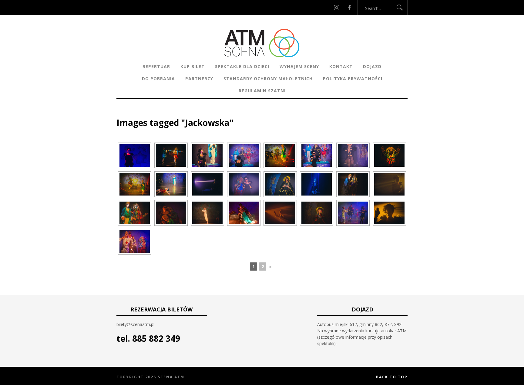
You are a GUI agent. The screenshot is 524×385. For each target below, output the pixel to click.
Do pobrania (158, 78)
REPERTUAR (156, 66)
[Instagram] (336, 7)
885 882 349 (156, 338)
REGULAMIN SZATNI (262, 91)
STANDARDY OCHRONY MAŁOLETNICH (268, 78)
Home (122, 113)
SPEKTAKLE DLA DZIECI (242, 66)
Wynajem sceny (299, 66)
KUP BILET (192, 66)
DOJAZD (372, 66)
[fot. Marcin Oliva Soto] (134, 155)
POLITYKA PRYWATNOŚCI (352, 78)
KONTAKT (341, 66)
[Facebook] (349, 7)
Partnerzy (199, 78)
